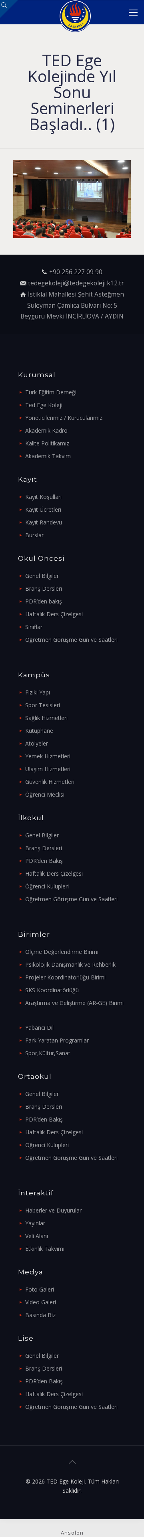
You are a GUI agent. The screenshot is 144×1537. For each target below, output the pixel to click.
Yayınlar (35, 1223)
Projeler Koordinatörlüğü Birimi (65, 977)
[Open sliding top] (9, 9)
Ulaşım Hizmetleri (47, 769)
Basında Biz (40, 1315)
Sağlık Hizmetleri (46, 718)
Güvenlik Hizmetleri (49, 781)
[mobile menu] (133, 12)
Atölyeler (36, 743)
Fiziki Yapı (37, 692)
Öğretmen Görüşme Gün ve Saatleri (71, 639)
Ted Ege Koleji (43, 405)
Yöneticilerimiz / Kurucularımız (63, 417)
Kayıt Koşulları (43, 496)
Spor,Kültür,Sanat (47, 1053)
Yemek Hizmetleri (47, 756)
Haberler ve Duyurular (53, 1210)
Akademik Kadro (46, 430)
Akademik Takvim (48, 456)
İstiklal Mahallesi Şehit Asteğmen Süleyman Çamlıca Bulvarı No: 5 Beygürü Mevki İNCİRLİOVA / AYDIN (72, 305)
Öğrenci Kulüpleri (47, 886)
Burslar (34, 535)
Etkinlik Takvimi (44, 1248)
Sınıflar (33, 627)
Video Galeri (40, 1302)
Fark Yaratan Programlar (57, 1040)
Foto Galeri (39, 1289)
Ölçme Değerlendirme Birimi (61, 951)
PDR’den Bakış (44, 860)
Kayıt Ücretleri (43, 509)
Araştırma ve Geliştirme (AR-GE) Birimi (74, 1003)
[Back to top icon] (72, 1462)
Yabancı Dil (39, 1027)
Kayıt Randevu (43, 522)
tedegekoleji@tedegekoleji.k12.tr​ (76, 283)
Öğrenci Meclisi (44, 794)
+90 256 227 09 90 (75, 272)
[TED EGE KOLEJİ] (75, 12)
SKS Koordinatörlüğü (52, 990)
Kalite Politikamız (47, 443)
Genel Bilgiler (42, 576)
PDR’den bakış (43, 601)
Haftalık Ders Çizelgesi (54, 614)
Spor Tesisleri (42, 705)
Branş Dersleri (43, 588)
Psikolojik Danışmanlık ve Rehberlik (70, 964)
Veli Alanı (36, 1236)
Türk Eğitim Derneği (50, 392)
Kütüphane (39, 730)
